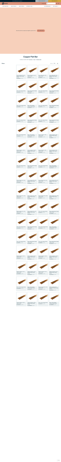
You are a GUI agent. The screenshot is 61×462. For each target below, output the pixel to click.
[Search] (51, 3)
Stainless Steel (38, 59)
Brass (34, 59)
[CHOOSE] (24, 73)
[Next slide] (34, 1)
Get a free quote (41, 30)
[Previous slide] (1, 1)
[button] (55, 63)
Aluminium (31, 59)
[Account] (57, 3)
